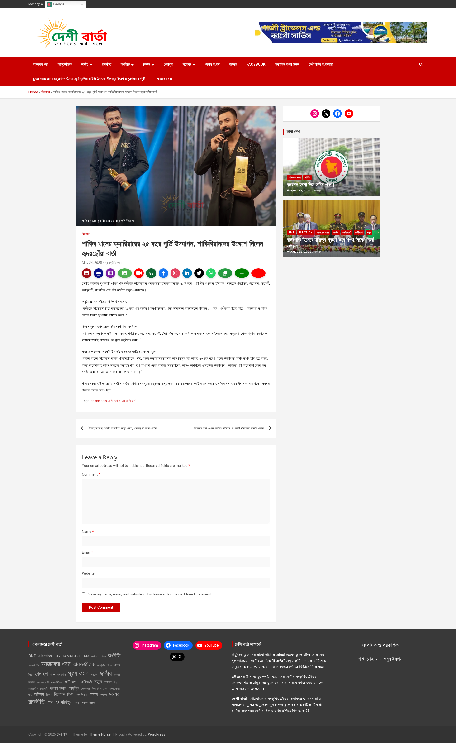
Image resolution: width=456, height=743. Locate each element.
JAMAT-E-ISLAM (75, 656)
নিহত (116, 682)
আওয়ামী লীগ (33, 665)
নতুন (369, 232)
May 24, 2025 (92, 263)
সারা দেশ (293, 131)
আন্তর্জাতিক (65, 64)
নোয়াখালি (44, 688)
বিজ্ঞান (146, 64)
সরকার (84, 703)
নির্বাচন (108, 682)
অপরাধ (103, 656)
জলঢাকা (94, 674)
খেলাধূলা (168, 64)
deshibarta (99, 401)
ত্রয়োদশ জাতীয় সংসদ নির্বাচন (49, 682)
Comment (91, 474)
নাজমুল (317, 190)
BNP (291, 232)
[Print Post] (86, 273)
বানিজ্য (39, 694)
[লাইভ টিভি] (139, 273)
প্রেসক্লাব (85, 688)
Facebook (255, 64)
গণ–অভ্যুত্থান (58, 674)
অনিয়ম (94, 656)
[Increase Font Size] (242, 273)
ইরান (110, 665)
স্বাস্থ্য (92, 703)
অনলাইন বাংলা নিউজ (287, 64)
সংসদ (77, 703)
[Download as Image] (125, 273)
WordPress (156, 734)
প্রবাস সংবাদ (212, 64)
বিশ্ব (70, 694)
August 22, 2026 (299, 190)
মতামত (233, 64)
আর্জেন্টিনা (101, 665)
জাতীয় (84, 64)
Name (88, 531)
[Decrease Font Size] (258, 273)
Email (87, 552)
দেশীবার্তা (113, 401)
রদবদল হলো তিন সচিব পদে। (311, 184)
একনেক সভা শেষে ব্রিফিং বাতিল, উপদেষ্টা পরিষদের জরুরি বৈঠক (228, 428)
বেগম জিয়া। (81, 694)
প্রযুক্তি (73, 688)
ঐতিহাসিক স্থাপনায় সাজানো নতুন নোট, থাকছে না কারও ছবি (122, 428)
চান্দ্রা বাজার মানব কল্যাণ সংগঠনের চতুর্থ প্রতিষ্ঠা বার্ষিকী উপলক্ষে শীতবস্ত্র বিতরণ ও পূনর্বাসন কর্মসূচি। (90, 79)
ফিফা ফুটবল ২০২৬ (99, 688)
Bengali (59, 4)
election (305, 232)
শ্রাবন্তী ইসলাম (113, 263)
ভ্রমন (103, 694)
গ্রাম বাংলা (78, 673)
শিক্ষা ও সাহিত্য (59, 702)
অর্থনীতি (125, 64)
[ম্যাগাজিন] (110, 273)
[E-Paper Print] (98, 273)
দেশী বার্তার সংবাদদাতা (321, 64)
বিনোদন (187, 64)
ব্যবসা (94, 694)
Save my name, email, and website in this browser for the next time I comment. (150, 594)
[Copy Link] (225, 273)
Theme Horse (100, 734)
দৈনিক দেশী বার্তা (127, 401)
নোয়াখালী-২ (33, 688)
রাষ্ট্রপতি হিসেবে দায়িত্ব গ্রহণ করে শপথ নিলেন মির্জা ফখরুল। (330, 242)
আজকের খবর (40, 64)
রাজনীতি (106, 64)
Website (88, 573)
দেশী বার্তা (346, 232)
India (57, 656)
